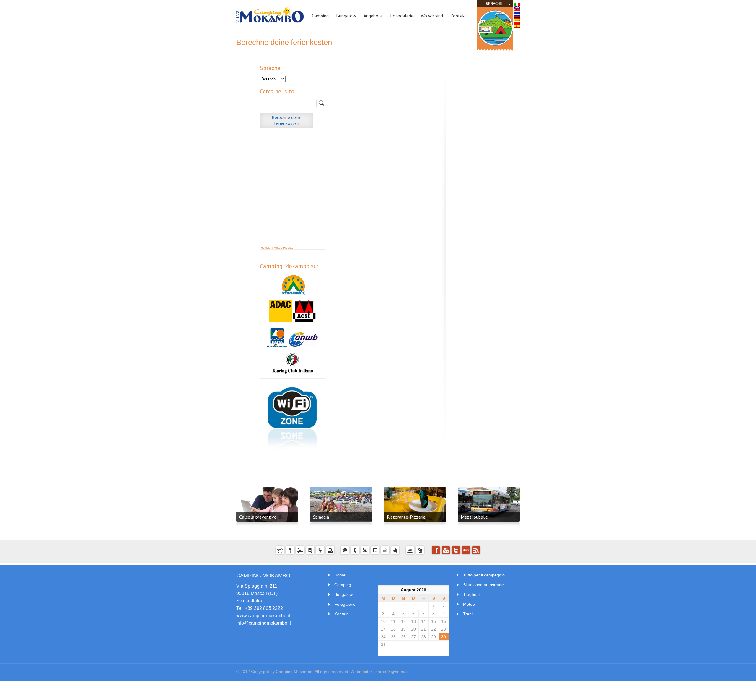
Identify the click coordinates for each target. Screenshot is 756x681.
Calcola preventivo (258, 517)
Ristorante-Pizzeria (406, 517)
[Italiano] (517, 4)
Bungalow (343, 594)
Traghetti (471, 594)
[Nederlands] (517, 12)
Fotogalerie (345, 604)
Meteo (469, 604)
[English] (517, 8)
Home (340, 575)
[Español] (517, 26)
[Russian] (517, 15)
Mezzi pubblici (474, 517)
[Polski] (517, 22)
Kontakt (341, 614)
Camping (342, 584)
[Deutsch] (517, 19)
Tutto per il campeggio (484, 575)
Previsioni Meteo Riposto (277, 247)
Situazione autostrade (483, 584)
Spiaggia (321, 517)
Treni (467, 614)
